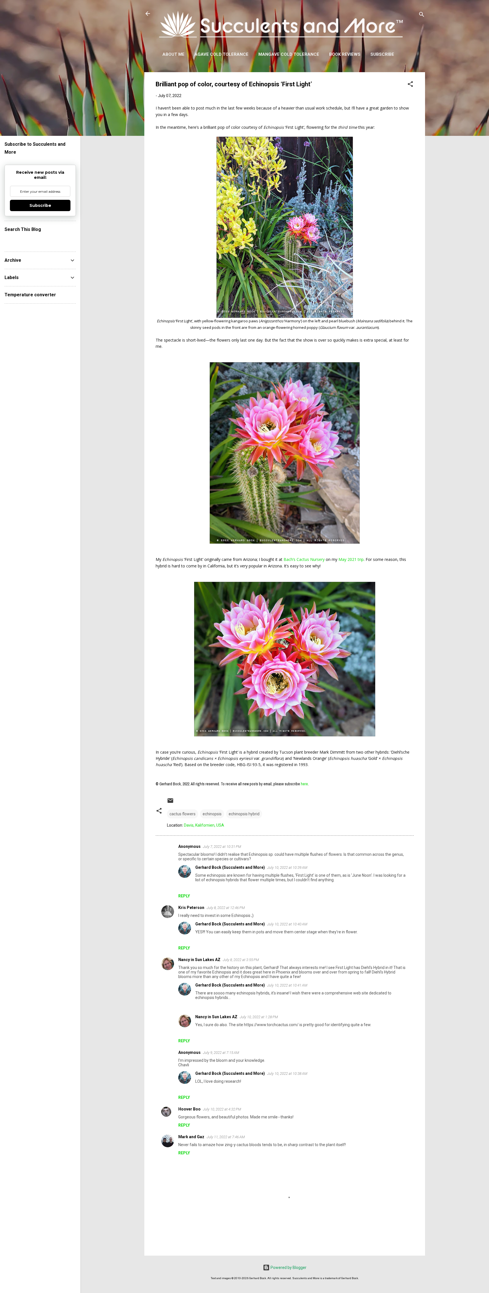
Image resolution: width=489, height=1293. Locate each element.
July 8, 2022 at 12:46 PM (226, 908)
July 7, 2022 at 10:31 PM (222, 846)
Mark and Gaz (191, 1137)
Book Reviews (345, 54)
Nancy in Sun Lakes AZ (199, 959)
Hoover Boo (189, 1109)
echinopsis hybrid (244, 814)
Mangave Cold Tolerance (288, 54)
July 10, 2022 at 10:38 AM (287, 1073)
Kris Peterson (191, 907)
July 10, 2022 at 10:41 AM (287, 985)
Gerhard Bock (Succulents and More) (230, 867)
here (304, 783)
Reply (184, 896)
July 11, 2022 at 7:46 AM (226, 1137)
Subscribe (382, 54)
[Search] (421, 15)
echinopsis (212, 814)
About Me (173, 54)
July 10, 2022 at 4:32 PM (222, 1109)
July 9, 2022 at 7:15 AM (221, 1052)
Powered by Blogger (288, 1267)
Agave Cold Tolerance (221, 54)
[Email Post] (170, 802)
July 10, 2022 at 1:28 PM (259, 1017)
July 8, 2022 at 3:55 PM (241, 960)
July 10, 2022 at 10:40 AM (287, 924)
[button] (410, 85)
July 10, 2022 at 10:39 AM (287, 867)
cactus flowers (183, 814)
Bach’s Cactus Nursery (304, 559)
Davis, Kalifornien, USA (204, 825)
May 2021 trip (351, 559)
